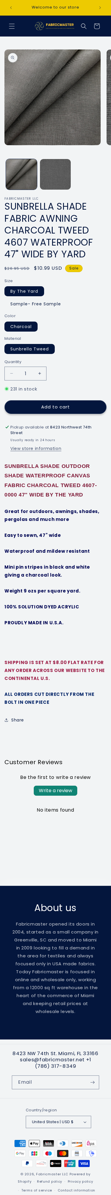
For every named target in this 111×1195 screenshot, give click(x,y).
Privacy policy (80, 1181)
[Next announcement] (100, 7)
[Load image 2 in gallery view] (55, 174)
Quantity (12, 362)
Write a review (55, 790)
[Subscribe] (92, 1082)
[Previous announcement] (10, 7)
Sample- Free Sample (35, 304)
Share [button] (17, 720)
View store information (35, 448)
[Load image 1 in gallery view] (21, 174)
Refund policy (49, 1181)
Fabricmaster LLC (52, 1174)
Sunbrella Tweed (29, 349)
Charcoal (21, 327)
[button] (11, 26)
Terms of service (36, 1190)
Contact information (76, 1190)
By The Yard (24, 291)
